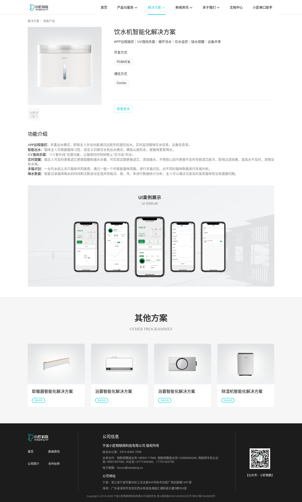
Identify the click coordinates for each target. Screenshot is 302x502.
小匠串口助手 (262, 7)
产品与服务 (125, 7)
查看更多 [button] (123, 108)
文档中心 (236, 7)
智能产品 (49, 21)
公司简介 (33, 463)
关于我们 (210, 7)
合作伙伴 (54, 463)
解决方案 (155, 7)
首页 (104, 7)
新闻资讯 (182, 7)
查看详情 (38, 400)
